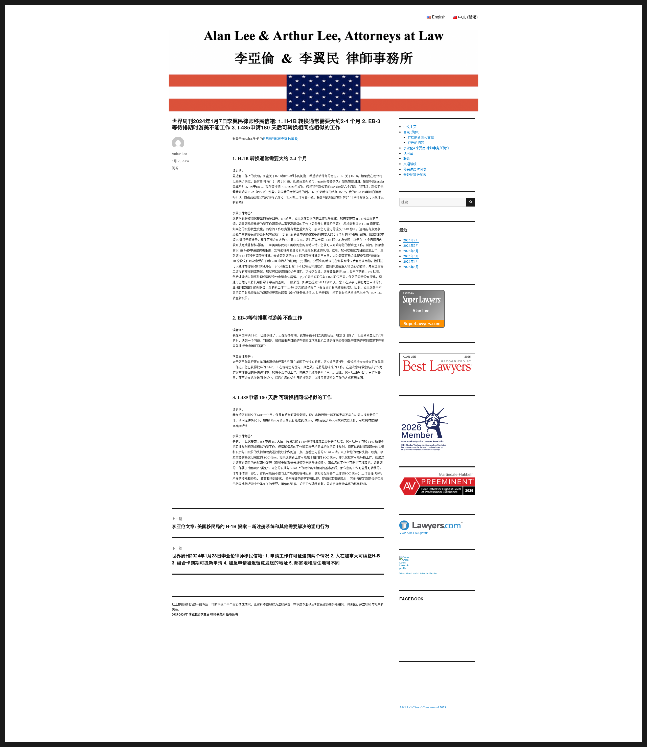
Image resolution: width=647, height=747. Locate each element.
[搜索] (470, 202)
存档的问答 (416, 142)
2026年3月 (411, 266)
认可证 (408, 153)
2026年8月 (411, 240)
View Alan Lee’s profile (413, 533)
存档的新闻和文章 (421, 137)
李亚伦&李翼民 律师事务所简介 (426, 148)
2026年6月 (411, 250)
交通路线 (410, 164)
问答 (175, 167)
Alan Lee (420, 311)
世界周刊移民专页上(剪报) (280, 139)
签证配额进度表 (414, 174)
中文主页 (410, 126)
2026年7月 (411, 245)
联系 (406, 158)
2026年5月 (411, 256)
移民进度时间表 (414, 169)
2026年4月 (411, 261)
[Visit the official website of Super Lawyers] (418, 323)
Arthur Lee (179, 153)
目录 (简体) (411, 132)
